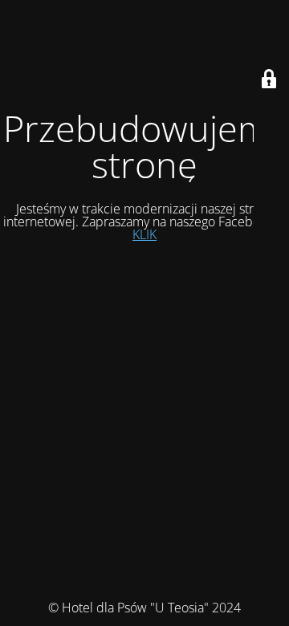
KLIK (144, 234)
